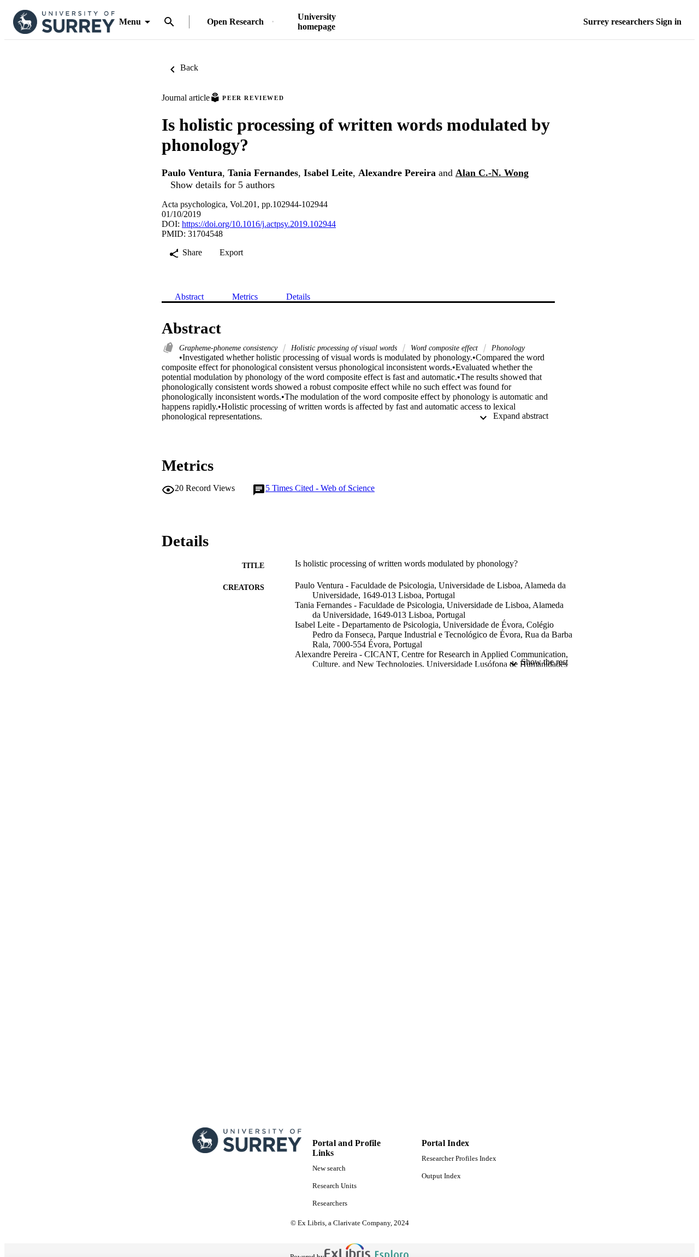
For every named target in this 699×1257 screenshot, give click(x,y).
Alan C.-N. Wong (492, 172)
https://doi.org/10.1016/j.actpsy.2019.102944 (259, 224)
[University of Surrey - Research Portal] (64, 22)
